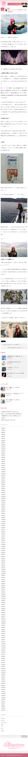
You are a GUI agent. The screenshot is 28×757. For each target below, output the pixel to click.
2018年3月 (3, 637)
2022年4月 (3, 535)
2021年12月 (3, 544)
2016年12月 (3, 668)
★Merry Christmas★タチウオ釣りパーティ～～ (16, 347)
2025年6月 (3, 457)
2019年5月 (3, 608)
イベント (3, 720)
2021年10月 (3, 548)
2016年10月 (3, 672)
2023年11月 (3, 496)
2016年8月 (3, 676)
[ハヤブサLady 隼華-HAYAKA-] (4, 3)
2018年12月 (3, 618)
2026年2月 (3, 440)
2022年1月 (3, 542)
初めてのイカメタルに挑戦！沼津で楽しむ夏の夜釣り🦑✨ (11, 413)
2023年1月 (3, 517)
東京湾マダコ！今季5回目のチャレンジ (15, 393)
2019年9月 (3, 600)
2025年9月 (3, 450)
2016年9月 (3, 674)
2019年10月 (3, 598)
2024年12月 (3, 469)
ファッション (3, 722)
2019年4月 (3, 610)
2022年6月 (3, 531)
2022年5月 (3, 533)
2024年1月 (3, 492)
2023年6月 (3, 506)
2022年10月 (3, 523)
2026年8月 (3, 428)
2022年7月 (3, 529)
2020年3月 (3, 587)
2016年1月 (3, 691)
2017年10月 (3, 647)
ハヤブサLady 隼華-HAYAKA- (10, 755)
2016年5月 (3, 683)
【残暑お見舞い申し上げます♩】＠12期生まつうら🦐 (11, 415)
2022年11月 (3, 521)
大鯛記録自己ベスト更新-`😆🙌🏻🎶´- (15, 356)
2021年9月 (3, 550)
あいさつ (3, 718)
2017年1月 (3, 666)
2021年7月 (3, 554)
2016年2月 (3, 689)
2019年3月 (3, 612)
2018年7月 (3, 629)
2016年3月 (3, 687)
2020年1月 (3, 591)
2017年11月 (3, 645)
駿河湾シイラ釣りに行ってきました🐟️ (8, 419)
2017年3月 (3, 662)
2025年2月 (3, 465)
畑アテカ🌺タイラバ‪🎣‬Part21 (13, 387)
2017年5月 (3, 658)
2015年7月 (3, 703)
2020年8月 (3, 577)
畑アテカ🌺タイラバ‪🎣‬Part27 (13, 399)
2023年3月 (3, 513)
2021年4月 (3, 560)
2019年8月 (3, 602)
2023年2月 (3, 515)
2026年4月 (3, 436)
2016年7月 (3, 678)
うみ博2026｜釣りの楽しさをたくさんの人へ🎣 (9, 411)
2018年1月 (3, 641)
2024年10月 (3, 473)
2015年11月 (3, 695)
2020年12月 (3, 569)
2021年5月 (3, 558)
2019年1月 (3, 616)
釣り (2, 728)
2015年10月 (3, 697)
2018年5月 (3, 633)
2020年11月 (3, 571)
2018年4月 (3, 635)
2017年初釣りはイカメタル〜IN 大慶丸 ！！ (15, 374)
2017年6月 (3, 656)
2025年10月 (3, 448)
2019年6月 (3, 606)
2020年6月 (3, 581)
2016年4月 (3, 685)
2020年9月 (3, 575)
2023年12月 (3, 494)
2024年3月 (3, 488)
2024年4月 (3, 486)
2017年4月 (3, 660)
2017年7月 (3, 654)
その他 (2, 730)
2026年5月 (3, 434)
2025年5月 (3, 459)
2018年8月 (3, 627)
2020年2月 (3, 589)
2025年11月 (3, 446)
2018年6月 (3, 631)
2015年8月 (3, 701)
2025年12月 (3, 444)
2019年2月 (3, 614)
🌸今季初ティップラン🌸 (13, 367)
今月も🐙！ (3, 417)
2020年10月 (3, 573)
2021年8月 (3, 552)
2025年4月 (3, 461)
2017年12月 (3, 643)
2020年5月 (3, 583)
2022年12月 (3, 519)
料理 (2, 724)
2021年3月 (3, 562)
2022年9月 (3, 525)
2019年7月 (3, 604)
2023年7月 (3, 504)
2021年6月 (3, 556)
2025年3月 (3, 463)
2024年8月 (3, 477)
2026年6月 (3, 432)
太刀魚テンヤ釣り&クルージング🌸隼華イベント (12, 344)
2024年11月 (3, 471)
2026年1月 (3, 442)
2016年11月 (3, 670)
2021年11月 (3, 546)
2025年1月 (3, 467)
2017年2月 (3, 664)
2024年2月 (3, 490)
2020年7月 (3, 579)
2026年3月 (3, 438)
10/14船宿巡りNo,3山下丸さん (14, 362)
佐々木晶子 (7, 8)
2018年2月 (3, 639)
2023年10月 (3, 498)
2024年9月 (3, 475)
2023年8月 (3, 502)
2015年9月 (3, 699)
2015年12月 (3, 693)
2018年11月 (3, 620)
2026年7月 (3, 430)
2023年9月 (3, 500)
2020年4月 (3, 585)
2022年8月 (3, 527)
